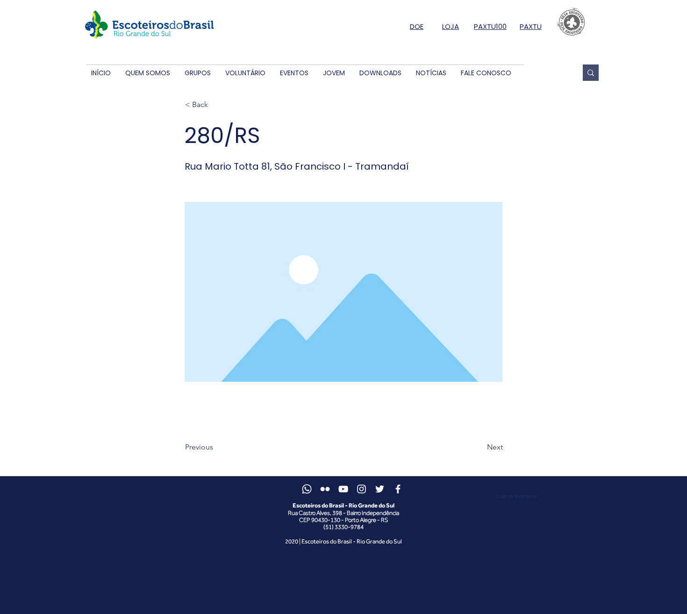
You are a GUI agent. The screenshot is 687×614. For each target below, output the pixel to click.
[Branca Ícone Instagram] (361, 489)
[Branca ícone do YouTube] (343, 489)
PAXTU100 (490, 26)
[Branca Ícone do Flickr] (325, 489)
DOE (416, 26)
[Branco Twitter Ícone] (380, 489)
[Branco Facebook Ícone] (398, 489)
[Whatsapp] (307, 489)
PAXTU (531, 26)
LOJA (450, 26)
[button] (147, 73)
